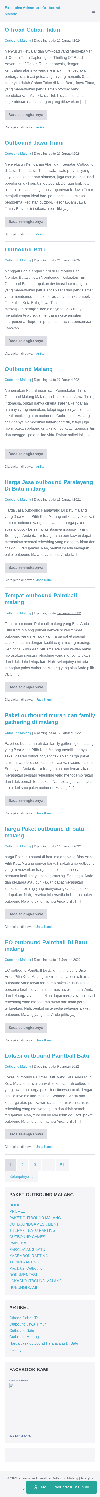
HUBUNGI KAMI (23, 1287)
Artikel (40, 127)
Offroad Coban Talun (32, 30)
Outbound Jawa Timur (34, 143)
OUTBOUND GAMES (27, 1237)
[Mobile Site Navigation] (93, 11)
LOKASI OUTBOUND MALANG (35, 1281)
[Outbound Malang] (23, 1407)
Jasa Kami (44, 580)
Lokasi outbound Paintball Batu (47, 1055)
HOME (14, 1205)
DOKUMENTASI (23, 1275)
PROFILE (17, 1211)
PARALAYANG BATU (27, 1250)
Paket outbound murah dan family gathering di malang (50, 718)
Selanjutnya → (21, 1177)
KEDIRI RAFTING (24, 1262)
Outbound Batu (25, 249)
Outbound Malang (29, 369)
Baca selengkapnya (25, 113)
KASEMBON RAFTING (28, 1256)
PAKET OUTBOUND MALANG (35, 1218)
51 (62, 1165)
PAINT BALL (19, 1243)
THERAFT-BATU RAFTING (32, 1230)
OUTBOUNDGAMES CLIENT (34, 1224)
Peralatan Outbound (26, 1268)
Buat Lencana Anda (20, 1435)
